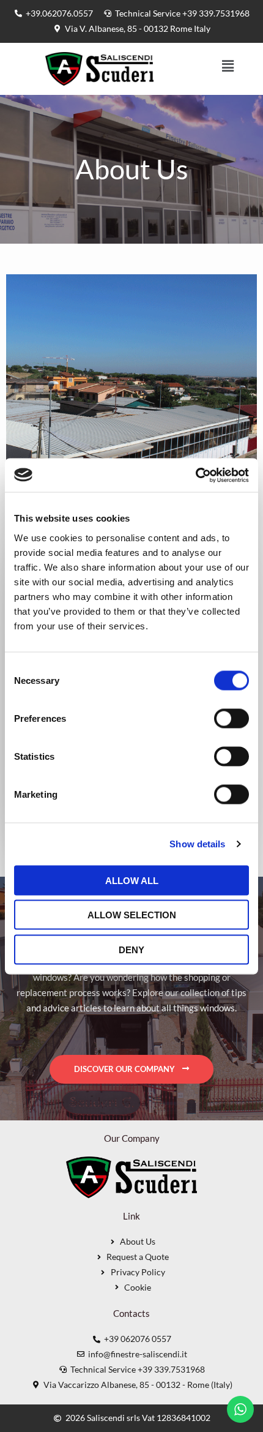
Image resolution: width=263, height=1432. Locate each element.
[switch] (231, 718)
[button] (228, 66)
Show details (197, 844)
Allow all (131, 880)
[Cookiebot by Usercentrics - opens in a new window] (195, 475)
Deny (131, 949)
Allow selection (131, 915)
